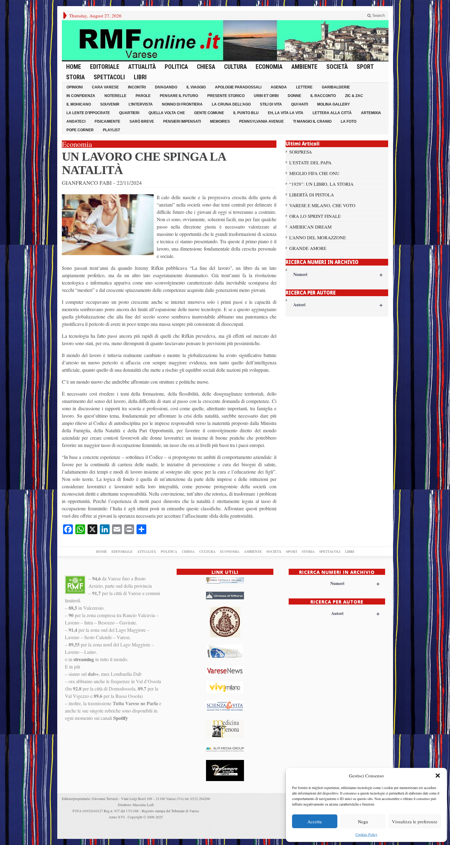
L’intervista (141, 104)
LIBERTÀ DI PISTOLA (311, 195)
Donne (294, 96)
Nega (363, 821)
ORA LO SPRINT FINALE (315, 216)
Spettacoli (109, 77)
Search (378, 15)
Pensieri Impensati (182, 121)
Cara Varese (105, 87)
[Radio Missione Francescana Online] (225, 40)
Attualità (142, 66)
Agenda (279, 87)
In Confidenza (80, 96)
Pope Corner (80, 130)
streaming (83, 659)
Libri (140, 77)
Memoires (220, 121)
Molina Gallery (333, 104)
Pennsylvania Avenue (261, 121)
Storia (75, 77)
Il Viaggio (196, 87)
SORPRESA (300, 152)
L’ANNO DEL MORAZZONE (317, 237)
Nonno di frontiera (182, 104)
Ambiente (304, 66)
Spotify (120, 717)
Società (337, 66)
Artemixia (371, 113)
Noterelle (115, 96)
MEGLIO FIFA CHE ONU (314, 173)
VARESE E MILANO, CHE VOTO (322, 205)
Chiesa (206, 66)
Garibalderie (336, 87)
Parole (143, 96)
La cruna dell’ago (231, 104)
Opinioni (74, 87)
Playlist (111, 130)
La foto (348, 121)
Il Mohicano (78, 104)
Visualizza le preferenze (414, 821)
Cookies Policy (366, 834)
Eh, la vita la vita (285, 113)
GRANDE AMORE (307, 248)
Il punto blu (246, 113)
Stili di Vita (271, 104)
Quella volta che (166, 113)
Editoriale (104, 66)
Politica (176, 66)
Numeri (338, 274)
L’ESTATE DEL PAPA (310, 162)
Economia (269, 66)
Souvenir (109, 104)
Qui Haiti (299, 104)
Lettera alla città (332, 113)
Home (73, 66)
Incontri (137, 87)
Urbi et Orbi (266, 96)
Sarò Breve (141, 121)
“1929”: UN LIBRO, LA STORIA (321, 184)
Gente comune (209, 113)
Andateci (75, 121)
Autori (338, 304)
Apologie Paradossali (238, 87)
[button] (438, 775)
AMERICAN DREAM (310, 227)
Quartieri (129, 113)
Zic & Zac (354, 96)
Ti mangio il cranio (312, 121)
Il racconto (323, 96)
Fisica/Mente (107, 121)
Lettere (304, 87)
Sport (365, 66)
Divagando (166, 87)
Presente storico (226, 96)
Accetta (314, 821)
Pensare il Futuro (179, 96)
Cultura (235, 66)
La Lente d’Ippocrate (88, 113)
